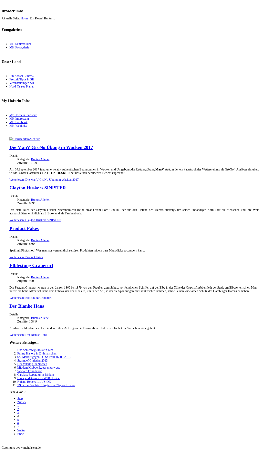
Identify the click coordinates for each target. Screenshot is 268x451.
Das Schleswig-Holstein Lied (35, 350)
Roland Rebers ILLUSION (34, 381)
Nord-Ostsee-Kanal (21, 86)
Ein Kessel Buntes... (22, 75)
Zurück (21, 402)
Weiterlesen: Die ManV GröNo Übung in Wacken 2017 (44, 179)
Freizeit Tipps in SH (21, 79)
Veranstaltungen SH (21, 83)
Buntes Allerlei (40, 159)
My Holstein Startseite (23, 115)
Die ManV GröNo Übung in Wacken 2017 (51, 147)
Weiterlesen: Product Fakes (26, 257)
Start (20, 398)
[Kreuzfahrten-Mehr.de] (24, 139)
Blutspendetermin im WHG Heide (38, 378)
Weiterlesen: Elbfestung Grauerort (30, 297)
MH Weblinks (18, 125)
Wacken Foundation (29, 371)
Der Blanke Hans (26, 306)
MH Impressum (19, 118)
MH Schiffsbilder (20, 44)
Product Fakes (24, 228)
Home (24, 18)
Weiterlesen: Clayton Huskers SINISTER (35, 220)
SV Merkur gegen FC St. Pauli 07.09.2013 (43, 357)
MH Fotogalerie (19, 47)
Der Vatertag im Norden (32, 364)
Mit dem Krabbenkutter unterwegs (38, 367)
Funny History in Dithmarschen (37, 353)
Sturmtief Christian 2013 (32, 360)
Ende (20, 434)
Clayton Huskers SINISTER (37, 187)
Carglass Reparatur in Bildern (35, 374)
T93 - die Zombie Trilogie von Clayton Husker (46, 385)
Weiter (21, 430)
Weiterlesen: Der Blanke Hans (28, 334)
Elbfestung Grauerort (31, 265)
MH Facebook (18, 122)
